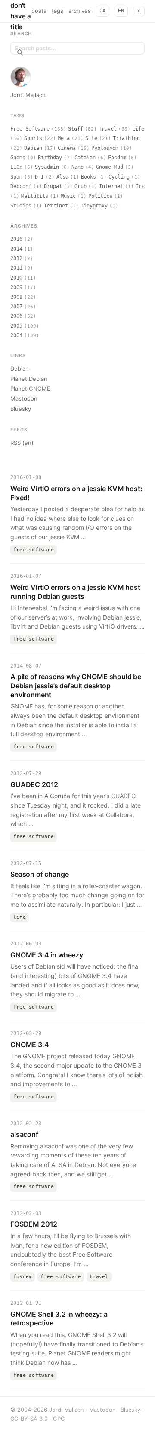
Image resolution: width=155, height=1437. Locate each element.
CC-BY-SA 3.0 (29, 1419)
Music (68, 196)
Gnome (17, 158)
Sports (33, 138)
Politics (100, 196)
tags (57, 10)
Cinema (67, 148)
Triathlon (126, 138)
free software (33, 550)
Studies (20, 206)
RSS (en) (22, 442)
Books (88, 177)
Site (91, 138)
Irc (140, 186)
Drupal (53, 186)
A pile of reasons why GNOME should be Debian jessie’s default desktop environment (75, 685)
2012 (16, 258)
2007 (16, 307)
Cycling (119, 177)
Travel (108, 129)
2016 (16, 239)
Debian (33, 148)
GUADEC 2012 (34, 784)
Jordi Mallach (28, 94)
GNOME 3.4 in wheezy (46, 955)
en (121, 11)
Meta (64, 138)
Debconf (20, 186)
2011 (16, 268)
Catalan (85, 158)
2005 (16, 326)
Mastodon (23, 398)
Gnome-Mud (109, 167)
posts (38, 10)
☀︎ (138, 11)
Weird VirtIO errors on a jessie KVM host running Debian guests (75, 592)
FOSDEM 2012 (33, 1224)
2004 (16, 335)
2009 (16, 287)
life (19, 917)
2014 (16, 249)
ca (102, 11)
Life (138, 129)
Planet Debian (28, 378)
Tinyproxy (94, 206)
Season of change (39, 874)
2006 (16, 316)
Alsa (62, 177)
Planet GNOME (30, 388)
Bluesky (20, 408)
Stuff (75, 129)
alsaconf (24, 1134)
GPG (59, 1419)
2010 (16, 278)
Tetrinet (56, 206)
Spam (16, 177)
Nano (77, 167)
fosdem (22, 1276)
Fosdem (117, 158)
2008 (16, 297)
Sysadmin (47, 167)
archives (79, 10)
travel (99, 1276)
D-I (39, 177)
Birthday (50, 158)
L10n (16, 167)
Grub (80, 186)
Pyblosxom (104, 148)
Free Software (30, 129)
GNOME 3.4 (29, 1044)
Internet (111, 186)
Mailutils (34, 196)
